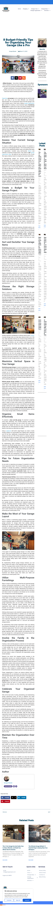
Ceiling (32, 335)
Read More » (39, 228)
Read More (5, 860)
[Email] (14, 786)
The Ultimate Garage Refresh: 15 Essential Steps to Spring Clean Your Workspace (38, 847)
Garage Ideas (44, 9)
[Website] (16, 786)
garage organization (29, 103)
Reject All (18, 900)
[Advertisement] (26, 25)
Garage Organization (35, 10)
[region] (18, 896)
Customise (9, 900)
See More (46, 10)
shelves (30, 151)
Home (19, 9)
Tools (28, 872)
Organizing (4, 98)
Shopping (25, 9)
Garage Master (8, 783)
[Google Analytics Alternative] (3, 905)
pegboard (8, 431)
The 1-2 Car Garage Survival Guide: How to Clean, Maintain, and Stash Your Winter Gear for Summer (41, 164)
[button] (5, 797)
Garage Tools (34, 9)
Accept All (27, 900)
